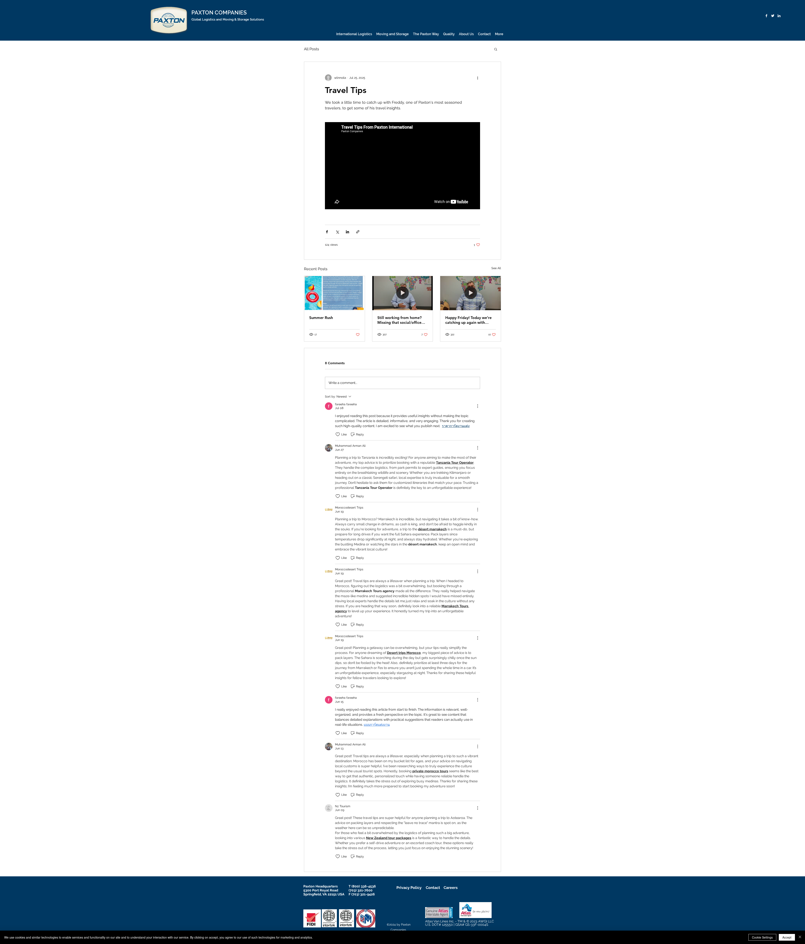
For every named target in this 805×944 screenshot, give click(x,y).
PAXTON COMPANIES (219, 12)
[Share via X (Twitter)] (337, 232)
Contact (433, 887)
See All (496, 268)
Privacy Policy (409, 887)
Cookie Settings (762, 937)
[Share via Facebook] (327, 232)
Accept (786, 937)
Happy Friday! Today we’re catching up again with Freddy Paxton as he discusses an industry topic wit (468, 320)
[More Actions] (477, 406)
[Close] (799, 937)
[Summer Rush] (334, 293)
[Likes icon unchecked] (337, 434)
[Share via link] (358, 232)
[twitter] (773, 16)
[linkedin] (779, 16)
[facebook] (766, 16)
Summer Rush (321, 317)
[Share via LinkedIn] (347, 232)
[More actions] (477, 77)
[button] (496, 49)
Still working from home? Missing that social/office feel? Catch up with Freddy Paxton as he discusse (400, 320)
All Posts (311, 49)
